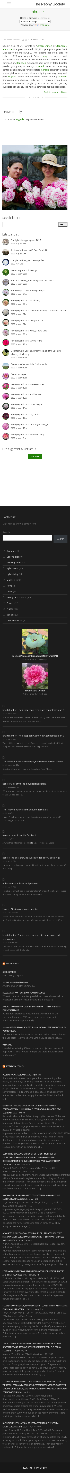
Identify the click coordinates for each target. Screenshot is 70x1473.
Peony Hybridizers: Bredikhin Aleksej (44, 761)
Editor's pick (13, 556)
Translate (45, 24)
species (11, 614)
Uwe (5, 909)
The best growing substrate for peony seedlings (35, 857)
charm (19, 743)
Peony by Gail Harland (14, 1074)
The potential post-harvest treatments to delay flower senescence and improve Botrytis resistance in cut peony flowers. (32, 1347)
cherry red (46, 56)
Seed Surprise (9, 972)
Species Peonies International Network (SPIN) (35, 655)
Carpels (45, 69)
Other (10, 591)
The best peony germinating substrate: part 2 (41, 709)
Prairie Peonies (12, 963)
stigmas (12, 76)
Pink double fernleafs (36, 809)
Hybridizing (12, 574)
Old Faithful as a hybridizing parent (28, 783)
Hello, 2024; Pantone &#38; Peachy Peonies (24, 992)
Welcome (7, 1044)
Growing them (14, 562)
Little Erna (33, 842)
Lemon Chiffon (44, 45)
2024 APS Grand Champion (15, 982)
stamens (62, 76)
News (9, 585)
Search (6, 532)
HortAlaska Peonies (14, 1066)
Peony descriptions (17, 597)
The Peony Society (49, 4)
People (10, 603)
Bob (5, 783)
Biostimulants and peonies (24, 883)
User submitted (14, 620)
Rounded (21, 62)
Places (10, 608)
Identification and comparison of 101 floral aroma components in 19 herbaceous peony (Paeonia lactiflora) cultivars (32, 1109)
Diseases (11, 550)
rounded (39, 66)
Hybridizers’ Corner (35, 690)
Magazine (12, 579)
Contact (35, 456)
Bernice (6, 835)
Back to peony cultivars (55, 92)
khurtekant (8, 709)
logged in (20, 119)
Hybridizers (13, 568)
